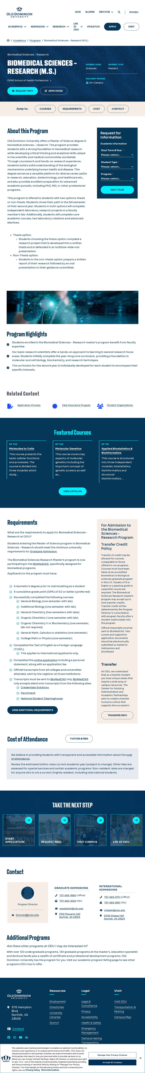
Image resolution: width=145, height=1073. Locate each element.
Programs (35, 40)
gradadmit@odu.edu (71, 908)
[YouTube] (20, 1037)
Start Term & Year (112, 150)
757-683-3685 (67, 895)
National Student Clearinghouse (42, 698)
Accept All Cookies (112, 1062)
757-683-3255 (67, 901)
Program (106, 174)
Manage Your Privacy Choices (112, 1055)
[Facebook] (8, 1037)
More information (50, 1070)
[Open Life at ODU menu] (81, 27)
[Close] (140, 1058)
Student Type (109, 162)
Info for (104, 11)
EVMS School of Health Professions (28, 80)
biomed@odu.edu (27, 915)
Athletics (93, 26)
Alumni (90, 11)
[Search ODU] (119, 12)
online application (46, 660)
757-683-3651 (112, 902)
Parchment (28, 693)
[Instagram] (14, 1037)
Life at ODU (76, 26)
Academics (15, 26)
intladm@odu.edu (114, 910)
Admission (38, 26)
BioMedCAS (58, 679)
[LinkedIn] (26, 1037)
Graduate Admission (43, 551)
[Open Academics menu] (25, 27)
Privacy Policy (33, 1070)
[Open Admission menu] (47, 27)
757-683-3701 (112, 897)
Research (59, 26)
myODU (133, 12)
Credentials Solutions (35, 687)
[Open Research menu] (68, 27)
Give (78, 11)
